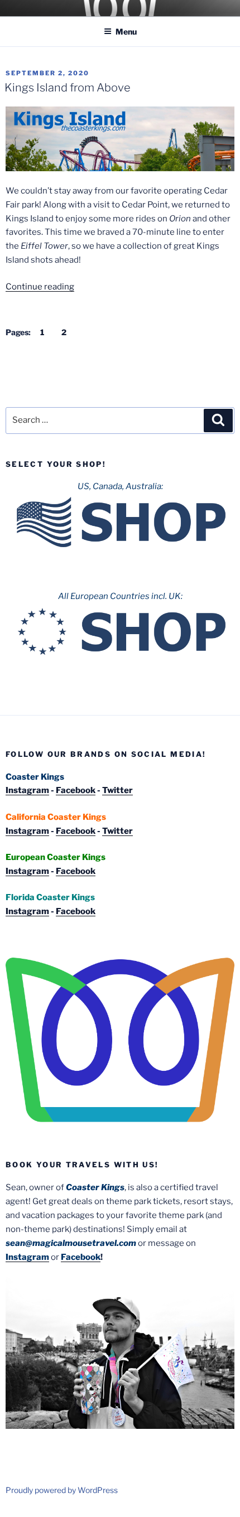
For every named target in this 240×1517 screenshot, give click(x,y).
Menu (126, 31)
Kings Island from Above (67, 87)
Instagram (27, 790)
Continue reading (40, 287)
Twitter (117, 790)
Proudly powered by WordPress (62, 1490)
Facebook (75, 790)
